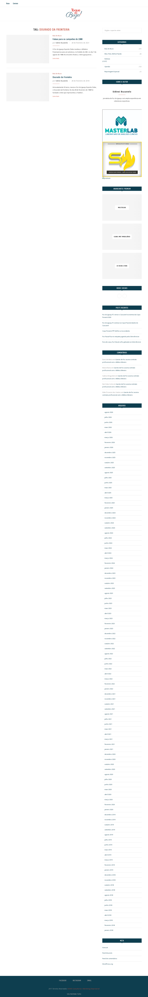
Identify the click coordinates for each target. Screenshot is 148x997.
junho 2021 (108, 724)
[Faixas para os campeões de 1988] (27, 49)
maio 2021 (108, 729)
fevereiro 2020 (110, 804)
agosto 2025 (109, 472)
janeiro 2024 (109, 568)
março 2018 (109, 920)
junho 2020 (108, 784)
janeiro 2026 (109, 447)
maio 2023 (108, 608)
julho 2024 (108, 538)
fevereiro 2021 (110, 744)
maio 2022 (108, 669)
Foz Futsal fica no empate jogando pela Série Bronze (120, 336)
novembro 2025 (110, 457)
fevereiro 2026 (110, 442)
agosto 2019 (109, 835)
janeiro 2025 (109, 508)
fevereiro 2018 (110, 925)
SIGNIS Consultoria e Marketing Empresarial (83, 989)
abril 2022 (108, 674)
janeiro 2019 (109, 870)
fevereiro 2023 (110, 623)
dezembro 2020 (110, 754)
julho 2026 (108, 417)
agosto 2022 (109, 654)
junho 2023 (108, 603)
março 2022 (109, 679)
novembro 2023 (110, 578)
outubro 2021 (109, 704)
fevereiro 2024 (110, 563)
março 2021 (109, 739)
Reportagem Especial (123, 72)
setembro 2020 (110, 769)
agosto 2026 (109, 412)
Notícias (107, 59)
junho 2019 (108, 845)
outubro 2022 (109, 644)
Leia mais (56, 58)
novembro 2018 (110, 880)
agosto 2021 (109, 714)
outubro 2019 (109, 825)
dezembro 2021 (110, 694)
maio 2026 (108, 427)
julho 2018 (108, 900)
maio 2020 (108, 789)
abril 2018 (108, 915)
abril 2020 (108, 794)
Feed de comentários (109, 958)
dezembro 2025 (110, 452)
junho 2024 (108, 543)
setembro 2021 (110, 709)
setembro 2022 (110, 649)
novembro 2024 (110, 518)
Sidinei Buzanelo (62, 43)
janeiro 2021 (109, 749)
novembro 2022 (110, 639)
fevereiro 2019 (110, 865)
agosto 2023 (109, 593)
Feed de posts (107, 953)
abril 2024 (108, 553)
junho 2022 (108, 664)
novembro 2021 (110, 699)
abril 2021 (108, 734)
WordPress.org (107, 964)
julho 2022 (108, 659)
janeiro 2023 (109, 628)
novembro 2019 (110, 820)
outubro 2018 (109, 885)
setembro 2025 (110, 467)
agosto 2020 (109, 774)
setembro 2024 (110, 528)
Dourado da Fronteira (62, 77)
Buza (7, 3)
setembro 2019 (110, 830)
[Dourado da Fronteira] (27, 87)
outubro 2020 (109, 764)
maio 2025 (108, 488)
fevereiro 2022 (110, 684)
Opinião (123, 67)
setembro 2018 (110, 890)
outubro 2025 (109, 463)
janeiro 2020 (109, 809)
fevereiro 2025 (110, 503)
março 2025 (109, 498)
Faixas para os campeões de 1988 (67, 39)
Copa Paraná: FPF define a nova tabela (116, 331)
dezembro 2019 (110, 815)
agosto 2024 (109, 533)
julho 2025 (108, 478)
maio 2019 (108, 850)
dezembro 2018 (110, 875)
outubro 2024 (109, 523)
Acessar (105, 947)
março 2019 (109, 860)
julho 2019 (108, 840)
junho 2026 (108, 422)
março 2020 (109, 799)
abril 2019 (108, 855)
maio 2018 (108, 910)
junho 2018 (108, 905)
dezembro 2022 (110, 633)
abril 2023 (108, 613)
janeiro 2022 (109, 689)
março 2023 (109, 618)
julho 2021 (108, 719)
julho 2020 (108, 779)
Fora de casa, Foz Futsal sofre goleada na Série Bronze (121, 342)
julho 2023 (108, 598)
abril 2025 (108, 493)
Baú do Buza (57, 36)
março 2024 (109, 558)
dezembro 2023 (110, 573)
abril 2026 (108, 432)
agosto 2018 (109, 895)
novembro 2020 (110, 759)
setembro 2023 (110, 588)
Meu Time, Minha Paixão (123, 54)
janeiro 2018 (109, 930)
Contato (15, 3)
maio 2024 (108, 548)
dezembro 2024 (110, 513)
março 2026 (109, 437)
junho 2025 (108, 483)
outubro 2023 (109, 583)
